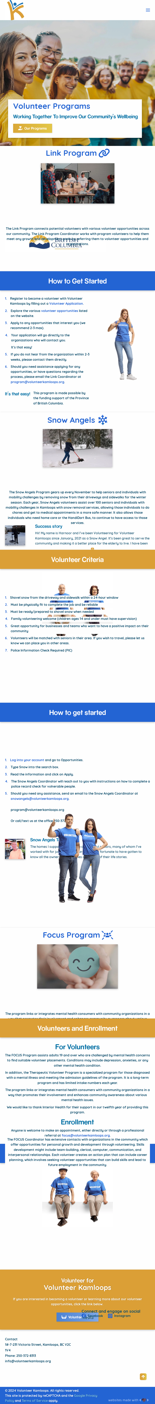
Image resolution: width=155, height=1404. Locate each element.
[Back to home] (15, 10)
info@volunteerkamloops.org (28, 1361)
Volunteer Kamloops (77, 1288)
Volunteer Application (66, 304)
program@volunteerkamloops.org (37, 382)
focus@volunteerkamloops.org (86, 1135)
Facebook (95, 1316)
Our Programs (35, 128)
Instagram (122, 1316)
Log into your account (27, 760)
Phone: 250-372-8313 (20, 1356)
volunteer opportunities (59, 311)
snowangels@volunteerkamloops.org (40, 799)
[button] (148, 10)
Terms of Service (35, 1401)
